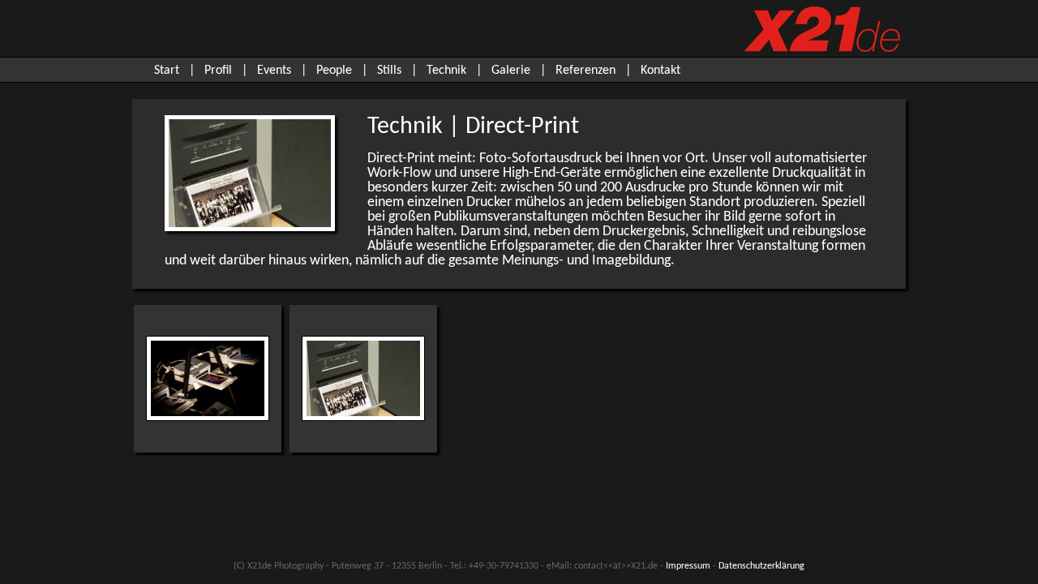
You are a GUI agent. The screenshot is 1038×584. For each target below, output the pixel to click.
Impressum (688, 566)
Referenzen (585, 70)
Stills (389, 70)
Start (166, 70)
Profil (218, 70)
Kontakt (660, 70)
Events (274, 70)
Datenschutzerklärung (761, 566)
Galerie (510, 70)
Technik (446, 70)
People (334, 70)
